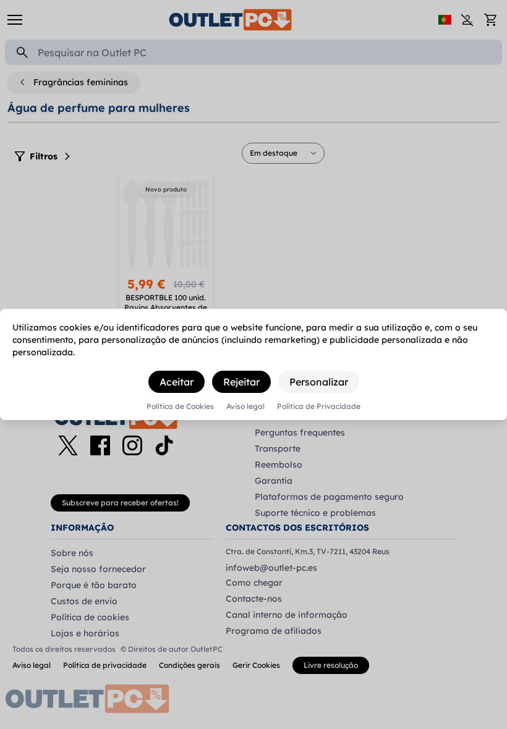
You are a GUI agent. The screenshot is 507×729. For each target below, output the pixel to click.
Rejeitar (241, 382)
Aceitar (177, 382)
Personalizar (318, 382)
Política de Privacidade (318, 406)
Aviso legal (245, 406)
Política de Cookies (180, 406)
